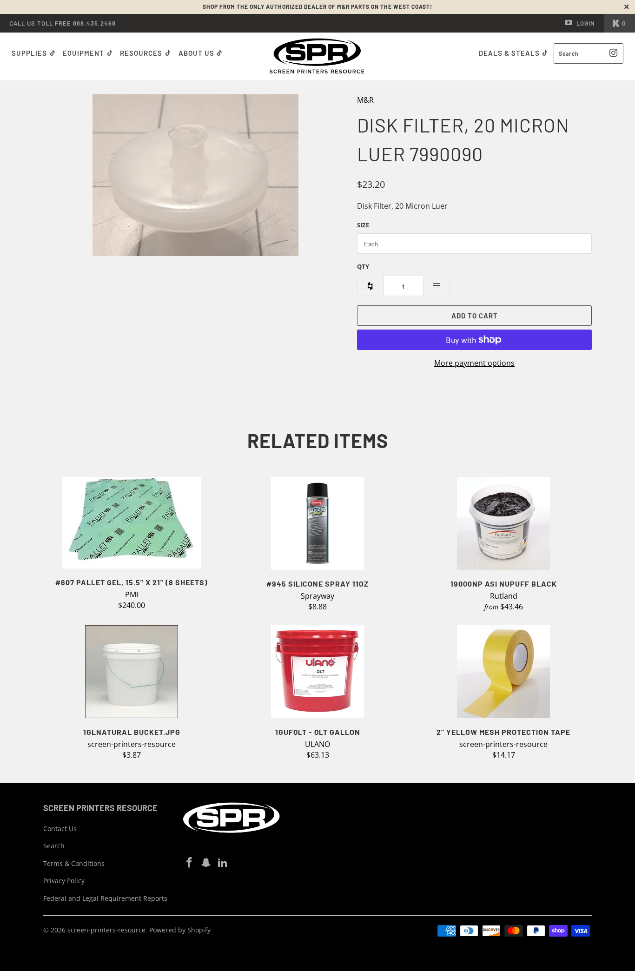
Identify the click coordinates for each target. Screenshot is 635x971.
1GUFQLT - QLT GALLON (317, 671)
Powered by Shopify (180, 929)
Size (363, 225)
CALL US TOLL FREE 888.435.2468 (62, 23)
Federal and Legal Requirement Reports (105, 898)
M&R (365, 100)
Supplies (29, 53)
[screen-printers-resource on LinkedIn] (223, 862)
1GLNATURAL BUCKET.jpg (131, 671)
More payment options (474, 363)
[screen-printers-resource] (318, 56)
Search (54, 845)
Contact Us (60, 828)
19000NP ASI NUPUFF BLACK (503, 523)
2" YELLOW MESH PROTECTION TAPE (503, 671)
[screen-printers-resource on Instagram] (206, 862)
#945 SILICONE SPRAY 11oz (317, 523)
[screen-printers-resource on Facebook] (190, 862)
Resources (142, 53)
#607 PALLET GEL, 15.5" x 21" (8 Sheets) (131, 522)
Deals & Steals (510, 53)
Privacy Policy (64, 880)
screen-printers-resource (106, 929)
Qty (363, 266)
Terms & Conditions (74, 863)
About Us (197, 53)
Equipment (84, 53)
